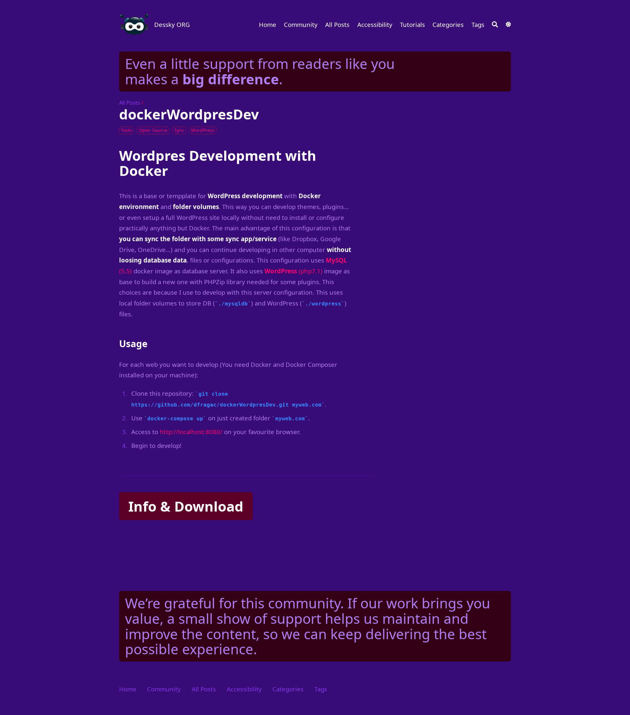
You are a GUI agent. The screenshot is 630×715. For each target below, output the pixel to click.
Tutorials (412, 24)
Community (301, 24)
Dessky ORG (172, 24)
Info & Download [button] (185, 506)
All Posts (337, 24)
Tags (478, 24)
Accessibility (374, 24)
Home (267, 24)
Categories (448, 24)
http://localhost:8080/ (191, 432)
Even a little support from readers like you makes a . (260, 71)
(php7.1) (293, 271)
